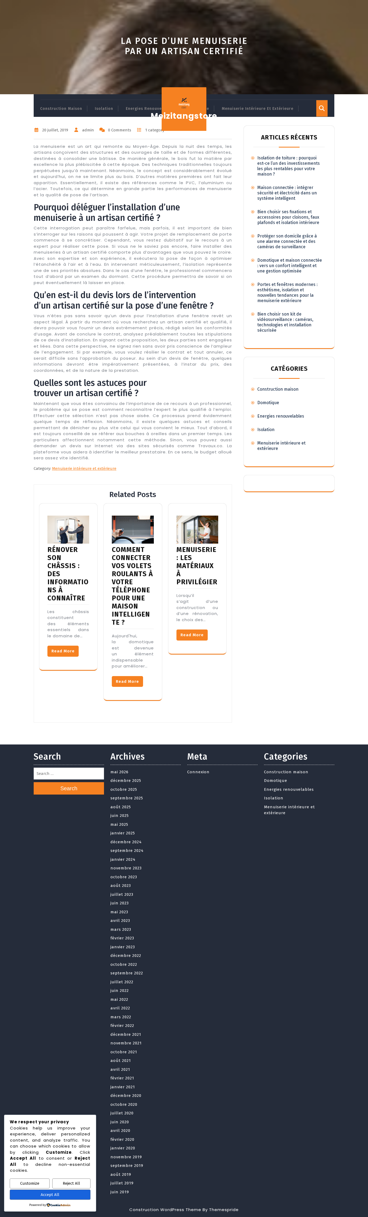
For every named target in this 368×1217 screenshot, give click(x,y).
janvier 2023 (122, 947)
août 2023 (120, 885)
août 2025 (120, 807)
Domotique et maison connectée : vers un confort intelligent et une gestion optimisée (289, 266)
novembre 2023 (126, 868)
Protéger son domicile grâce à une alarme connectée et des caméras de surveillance (287, 241)
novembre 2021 (126, 1043)
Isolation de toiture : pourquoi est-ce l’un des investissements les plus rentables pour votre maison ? (288, 166)
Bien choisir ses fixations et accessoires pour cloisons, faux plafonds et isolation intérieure (288, 217)
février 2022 (122, 1025)
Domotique (268, 402)
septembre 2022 (126, 973)
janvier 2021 (122, 1087)
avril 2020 (120, 1130)
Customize (29, 1183)
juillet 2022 (121, 982)
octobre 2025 (123, 789)
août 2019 (120, 1174)
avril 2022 (120, 1008)
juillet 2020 (122, 1113)
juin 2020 (119, 1122)
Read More (63, 651)
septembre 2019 (126, 1165)
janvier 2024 (123, 859)
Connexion (198, 772)
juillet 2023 (121, 894)
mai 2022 (119, 999)
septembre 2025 (126, 798)
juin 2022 (119, 990)
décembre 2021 (125, 1034)
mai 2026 (119, 772)
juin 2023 (119, 903)
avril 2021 (120, 1069)
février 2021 (122, 1078)
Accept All (50, 1194)
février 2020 (122, 1139)
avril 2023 (120, 920)
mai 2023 (119, 912)
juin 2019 (119, 1192)
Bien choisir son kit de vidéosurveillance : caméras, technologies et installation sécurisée (285, 322)
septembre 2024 (127, 850)
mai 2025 (119, 824)
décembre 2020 (125, 1095)
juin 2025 (119, 815)
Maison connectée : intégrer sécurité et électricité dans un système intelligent (287, 193)
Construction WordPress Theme (165, 1209)
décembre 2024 (126, 842)
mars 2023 (120, 929)
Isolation (104, 108)
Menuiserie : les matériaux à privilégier (196, 566)
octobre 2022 (123, 964)
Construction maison (61, 108)
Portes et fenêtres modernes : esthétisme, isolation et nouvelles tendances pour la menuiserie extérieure (287, 292)
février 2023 (122, 938)
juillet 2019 (122, 1183)
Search (68, 788)
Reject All (71, 1183)
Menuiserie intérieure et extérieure (257, 108)
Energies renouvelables (150, 108)
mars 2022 (120, 1017)
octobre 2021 (123, 1052)
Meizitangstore (184, 116)
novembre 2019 (126, 1157)
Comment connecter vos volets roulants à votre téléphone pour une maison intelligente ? (132, 586)
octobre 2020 (123, 1104)
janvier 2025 (122, 833)
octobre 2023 (123, 877)
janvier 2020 (122, 1148)
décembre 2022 (125, 955)
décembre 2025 (125, 780)
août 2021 (120, 1060)
